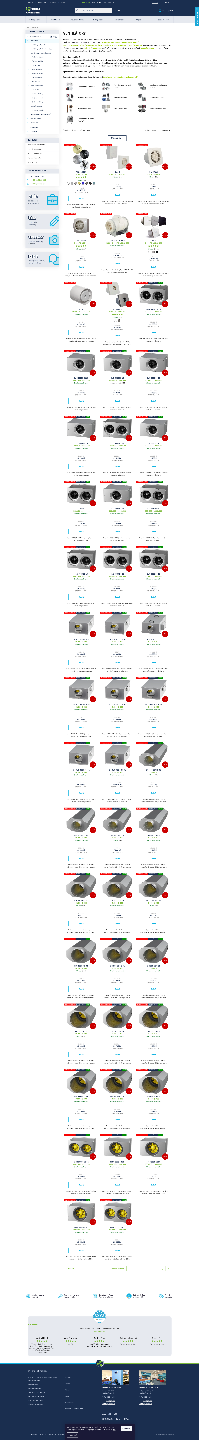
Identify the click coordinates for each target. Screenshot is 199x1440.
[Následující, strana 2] (162, 1268)
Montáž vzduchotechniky (37, 145)
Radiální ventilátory (38, 61)
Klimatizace (34, 127)
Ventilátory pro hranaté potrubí (41, 53)
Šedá (72, 183)
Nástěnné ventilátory (37, 69)
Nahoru (71, 1269)
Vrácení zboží (41, 2)
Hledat (118, 10)
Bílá (68, 183)
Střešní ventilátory (37, 73)
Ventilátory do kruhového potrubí (41, 49)
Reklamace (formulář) (35, 1400)
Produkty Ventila (36, 36)
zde (114, 1430)
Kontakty (53, 2)
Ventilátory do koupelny (38, 45)
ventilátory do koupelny (111, 42)
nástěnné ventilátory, (71, 45)
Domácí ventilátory (37, 94)
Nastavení (73, 1435)
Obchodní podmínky (35, 1389)
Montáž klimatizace (35, 153)
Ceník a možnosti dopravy (37, 1393)
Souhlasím (126, 1429)
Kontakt (68, 1377)
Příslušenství (36, 65)
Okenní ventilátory (37, 106)
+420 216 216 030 (108, 1401)
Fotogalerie (69, 1402)
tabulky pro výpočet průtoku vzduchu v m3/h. (121, 77)
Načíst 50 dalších (117, 1269)
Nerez (119, 320)
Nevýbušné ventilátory (38, 110)
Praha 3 (99, 2)
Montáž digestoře (34, 158)
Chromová (86, 183)
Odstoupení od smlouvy (36, 1396)
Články (67, 1390)
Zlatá (79, 183)
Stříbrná (75, 183)
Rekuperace (34, 123)
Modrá (83, 183)
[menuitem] (36, 19)
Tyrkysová (94, 183)
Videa (67, 1396)
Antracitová (90, 183)
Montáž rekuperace (35, 149)
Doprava (30, 2)
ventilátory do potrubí (129, 42)
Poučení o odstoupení (35, 1404)
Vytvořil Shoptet (161, 1434)
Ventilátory (34, 41)
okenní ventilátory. (135, 45)
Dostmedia (170, 1434)
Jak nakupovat (33, 1385)
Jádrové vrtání (33, 162)
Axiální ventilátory (37, 57)
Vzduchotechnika (36, 118)
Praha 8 (93, 2)
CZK (154, 2)
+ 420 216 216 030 (38, 180)
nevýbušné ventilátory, (92, 48)
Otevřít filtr (117, 138)
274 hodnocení (99, 1331)
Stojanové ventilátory (39, 98)
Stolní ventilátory (37, 102)
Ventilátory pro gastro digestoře (41, 114)
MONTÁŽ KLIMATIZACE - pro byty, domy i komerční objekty (42, 1379)
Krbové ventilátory (37, 86)
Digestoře (33, 131)
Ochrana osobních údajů (74, 1409)
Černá (157, 252)
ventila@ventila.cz (38, 184)
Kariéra (62, 2)
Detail (81, 198)
